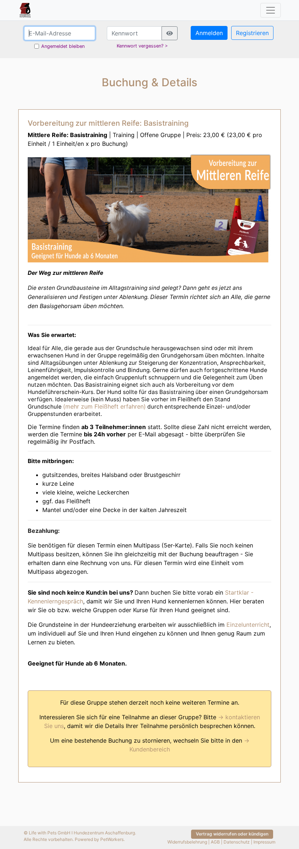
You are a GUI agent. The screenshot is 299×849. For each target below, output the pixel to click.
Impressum (264, 842)
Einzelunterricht (247, 624)
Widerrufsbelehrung (187, 842)
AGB (215, 842)
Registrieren (252, 33)
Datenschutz (237, 842)
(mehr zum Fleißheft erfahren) (104, 406)
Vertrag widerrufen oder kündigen (232, 834)
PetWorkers (112, 839)
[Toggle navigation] (270, 10)
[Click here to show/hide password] (170, 33)
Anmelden (209, 33)
